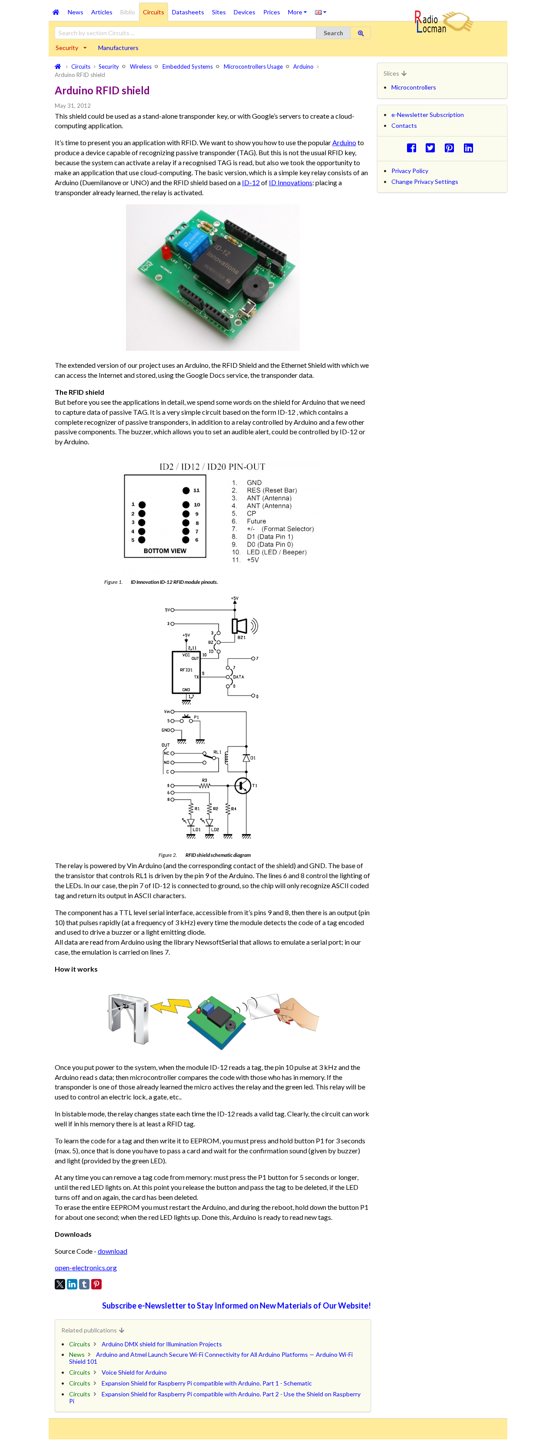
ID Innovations (290, 182)
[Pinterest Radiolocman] (451, 147)
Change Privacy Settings (424, 181)
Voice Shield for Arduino (134, 1372)
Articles (102, 12)
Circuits (153, 12)
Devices (244, 12)
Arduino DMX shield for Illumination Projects (162, 1344)
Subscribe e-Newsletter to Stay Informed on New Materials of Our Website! (236, 1305)
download (112, 1251)
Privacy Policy (409, 170)
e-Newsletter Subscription (427, 114)
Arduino (344, 142)
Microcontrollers (413, 87)
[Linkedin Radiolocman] (470, 147)
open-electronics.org (86, 1267)
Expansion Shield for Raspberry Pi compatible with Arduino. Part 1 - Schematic (207, 1383)
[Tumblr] (84, 1284)
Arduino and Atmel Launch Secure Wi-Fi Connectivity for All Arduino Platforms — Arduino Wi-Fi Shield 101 (211, 1358)
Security (67, 47)
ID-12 (251, 182)
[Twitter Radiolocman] (432, 147)
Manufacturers (118, 47)
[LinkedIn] (72, 1284)
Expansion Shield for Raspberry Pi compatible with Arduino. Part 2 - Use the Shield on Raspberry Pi (215, 1397)
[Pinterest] (96, 1284)
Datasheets (188, 12)
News (75, 12)
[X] (60, 1284)
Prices (271, 12)
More (299, 9)
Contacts (404, 125)
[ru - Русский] (321, 12)
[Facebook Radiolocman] (413, 147)
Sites (219, 12)
